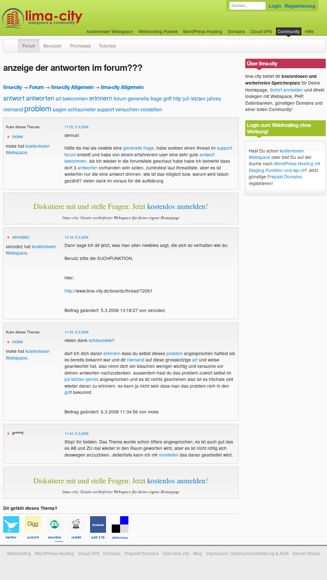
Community (289, 31)
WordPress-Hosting (202, 31)
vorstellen (151, 109)
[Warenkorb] (319, 28)
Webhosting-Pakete (158, 31)
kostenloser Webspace (110, 31)
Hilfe (309, 31)
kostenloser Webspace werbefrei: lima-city (66, 18)
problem (37, 108)
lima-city (12, 87)
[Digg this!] (36, 538)
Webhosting (19, 553)
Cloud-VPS (261, 31)
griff (167, 98)
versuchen (127, 109)
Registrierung (300, 6)
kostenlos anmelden (176, 206)
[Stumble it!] (57, 538)
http (177, 98)
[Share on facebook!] (101, 538)
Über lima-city (175, 553)
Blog (197, 553)
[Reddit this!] (79, 538)
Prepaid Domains (284, 176)
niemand (13, 109)
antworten (40, 97)
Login (275, 6)
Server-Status (306, 553)
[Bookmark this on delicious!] (122, 538)
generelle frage (145, 98)
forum (120, 98)
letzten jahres (206, 98)
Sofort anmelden (286, 89)
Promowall (80, 45)
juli (186, 98)
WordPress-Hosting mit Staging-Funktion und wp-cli (284, 166)
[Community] (14, 42)
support (105, 109)
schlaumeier (82, 109)
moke (17, 136)
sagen (60, 109)
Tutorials (107, 45)
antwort (14, 97)
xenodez (20, 237)
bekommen (75, 98)
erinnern (100, 97)
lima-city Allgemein (72, 87)
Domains (236, 31)
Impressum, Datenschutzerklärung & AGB (247, 553)
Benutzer (52, 45)
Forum (28, 45)
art (58, 98)
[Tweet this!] (14, 538)
